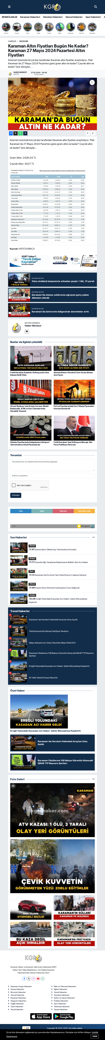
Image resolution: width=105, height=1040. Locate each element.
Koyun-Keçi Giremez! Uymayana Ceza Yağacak (54, 588)
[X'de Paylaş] (15, 133)
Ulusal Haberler (17, 1009)
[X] (29, 978)
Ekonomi (23, 41)
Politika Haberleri (61, 1001)
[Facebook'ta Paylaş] (11, 133)
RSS (27, 1028)
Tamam (94, 1036)
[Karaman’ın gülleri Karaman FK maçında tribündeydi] (74, 907)
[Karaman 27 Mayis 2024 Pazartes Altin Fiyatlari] (48, 205)
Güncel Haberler (74, 17)
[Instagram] (33, 978)
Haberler (12, 41)
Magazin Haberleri (18, 1001)
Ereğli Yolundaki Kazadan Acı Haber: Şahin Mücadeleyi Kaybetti (58, 600)
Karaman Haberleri (30, 17)
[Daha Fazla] (25, 133)
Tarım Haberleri (17, 1007)
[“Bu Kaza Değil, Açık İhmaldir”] (30, 934)
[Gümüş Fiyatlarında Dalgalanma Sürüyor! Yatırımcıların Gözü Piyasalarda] (30, 428)
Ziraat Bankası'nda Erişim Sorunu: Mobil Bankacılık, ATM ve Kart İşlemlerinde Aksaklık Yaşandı (29, 408)
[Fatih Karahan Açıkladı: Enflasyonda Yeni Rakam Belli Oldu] (30, 358)
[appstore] (41, 1016)
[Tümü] (93, 537)
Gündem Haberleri (52, 17)
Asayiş (32, 558)
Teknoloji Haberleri (62, 1007)
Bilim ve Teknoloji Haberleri (65, 986)
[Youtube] (38, 978)
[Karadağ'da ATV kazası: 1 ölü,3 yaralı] (52, 810)
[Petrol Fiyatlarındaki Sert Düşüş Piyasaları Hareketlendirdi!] (74, 392)
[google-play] (64, 1016)
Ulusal (32, 546)
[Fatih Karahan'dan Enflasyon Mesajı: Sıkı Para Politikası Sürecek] (74, 428)
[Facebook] (24, 978)
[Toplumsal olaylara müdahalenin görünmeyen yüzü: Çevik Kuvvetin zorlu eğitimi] (52, 866)
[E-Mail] (27, 332)
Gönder (16, 495)
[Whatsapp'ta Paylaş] (20, 133)
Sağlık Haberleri (17, 1004)
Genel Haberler (60, 992)
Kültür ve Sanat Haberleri (64, 998)
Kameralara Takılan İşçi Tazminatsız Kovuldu (52, 549)
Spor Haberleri (93, 17)
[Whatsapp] (43, 978)
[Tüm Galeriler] (93, 779)
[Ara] (95, 7)
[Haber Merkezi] (16, 328)
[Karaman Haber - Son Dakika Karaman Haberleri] (52, 7)
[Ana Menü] (9, 7)
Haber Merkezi (33, 326)
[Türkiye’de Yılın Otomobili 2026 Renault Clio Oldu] (30, 907)
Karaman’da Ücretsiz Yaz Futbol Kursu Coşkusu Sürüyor (58, 575)
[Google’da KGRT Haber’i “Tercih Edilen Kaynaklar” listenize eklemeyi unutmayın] (56, 260)
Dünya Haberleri (17, 989)
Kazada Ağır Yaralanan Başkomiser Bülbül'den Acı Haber (58, 562)
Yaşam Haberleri (60, 1009)
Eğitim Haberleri (60, 989)
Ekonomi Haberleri (18, 992)
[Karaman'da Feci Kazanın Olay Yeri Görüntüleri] (74, 934)
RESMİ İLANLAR (9, 17)
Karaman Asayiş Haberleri (21, 986)
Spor (32, 571)
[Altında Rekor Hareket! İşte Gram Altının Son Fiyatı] (74, 358)
